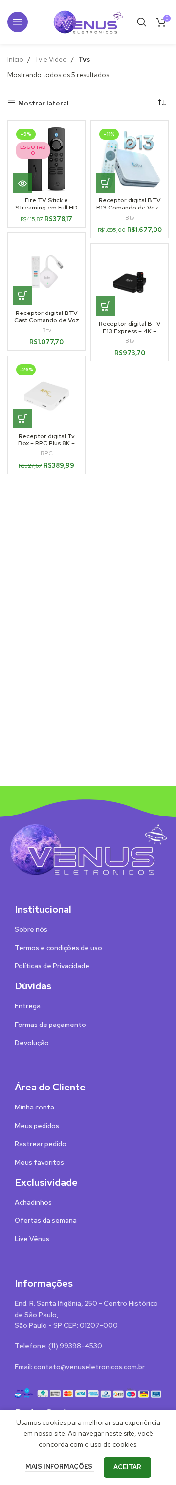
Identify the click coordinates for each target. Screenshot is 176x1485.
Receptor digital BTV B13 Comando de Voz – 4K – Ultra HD (129, 207)
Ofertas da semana (46, 1220)
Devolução (32, 1042)
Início (15, 59)
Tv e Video (51, 59)
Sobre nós (31, 929)
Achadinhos (33, 1202)
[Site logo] (88, 21)
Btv (129, 218)
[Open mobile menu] (17, 22)
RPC (47, 453)
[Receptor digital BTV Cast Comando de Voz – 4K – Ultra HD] (46, 271)
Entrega (28, 1006)
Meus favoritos (39, 1162)
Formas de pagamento (50, 1024)
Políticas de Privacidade (52, 966)
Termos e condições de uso (58, 947)
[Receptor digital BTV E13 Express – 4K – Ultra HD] (129, 282)
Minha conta (34, 1107)
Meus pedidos (37, 1125)
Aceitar (127, 1467)
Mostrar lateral (43, 103)
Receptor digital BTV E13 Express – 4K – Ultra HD (130, 330)
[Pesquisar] (142, 22)
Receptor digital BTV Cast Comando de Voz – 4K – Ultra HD (46, 320)
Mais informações (59, 1467)
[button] (105, 183)
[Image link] (88, 848)
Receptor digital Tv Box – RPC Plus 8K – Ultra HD (46, 443)
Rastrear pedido (40, 1143)
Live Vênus (32, 1238)
